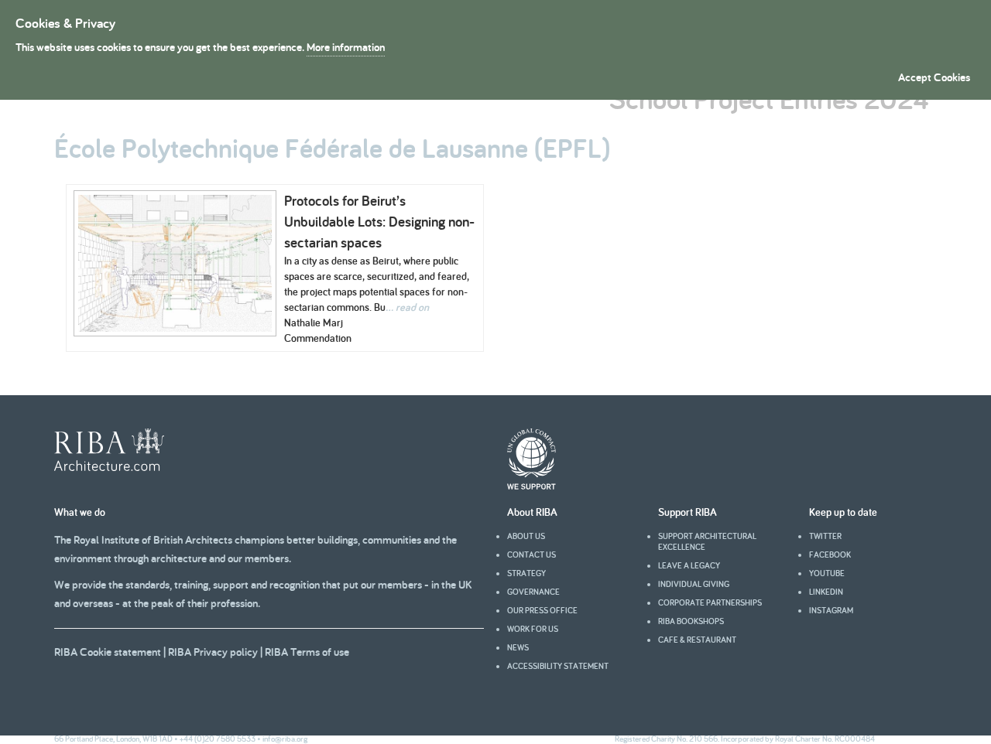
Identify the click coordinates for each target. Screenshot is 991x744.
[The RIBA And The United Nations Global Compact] (531, 486)
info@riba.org (284, 738)
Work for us (532, 628)
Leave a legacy (689, 565)
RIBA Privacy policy (213, 651)
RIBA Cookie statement (107, 651)
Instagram (831, 610)
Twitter (825, 536)
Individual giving (693, 583)
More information (346, 46)
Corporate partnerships (710, 602)
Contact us (531, 554)
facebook (830, 554)
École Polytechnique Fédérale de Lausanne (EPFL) (332, 147)
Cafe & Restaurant (697, 639)
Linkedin (826, 591)
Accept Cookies (934, 77)
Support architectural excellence (707, 541)
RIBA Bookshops (691, 621)
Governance (533, 591)
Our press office (542, 610)
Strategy (526, 573)
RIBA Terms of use (307, 651)
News (518, 647)
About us (526, 536)
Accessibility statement (558, 665)
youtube (827, 573)
